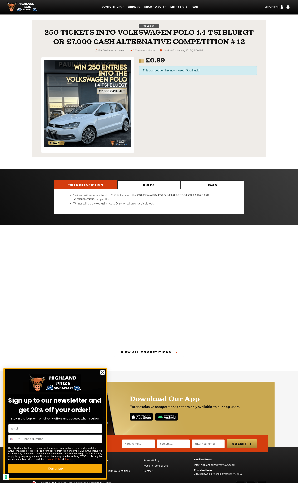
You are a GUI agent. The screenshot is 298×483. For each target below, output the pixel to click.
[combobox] (14, 439)
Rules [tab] (149, 185)
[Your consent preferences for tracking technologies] (6, 477)
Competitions (100, 460)
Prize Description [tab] (85, 184)
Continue (55, 468)
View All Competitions (146, 352)
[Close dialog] (103, 372)
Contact (147, 471)
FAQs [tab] (212, 185)
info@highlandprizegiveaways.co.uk (214, 465)
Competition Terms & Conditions (111, 471)
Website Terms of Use (155, 465)
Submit (239, 444)
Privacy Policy (151, 460)
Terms (68, 459)
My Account (99, 465)
